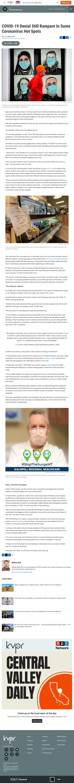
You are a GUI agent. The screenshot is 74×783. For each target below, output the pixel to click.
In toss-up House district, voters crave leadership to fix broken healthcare (37, 611)
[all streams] (71, 9)
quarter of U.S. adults (49, 168)
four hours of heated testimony (56, 259)
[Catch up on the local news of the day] (37, 674)
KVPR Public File (61, 740)
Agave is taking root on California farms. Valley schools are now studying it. (38, 585)
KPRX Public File (61, 736)
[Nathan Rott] (6, 565)
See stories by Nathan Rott (22, 572)
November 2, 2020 (52, 345)
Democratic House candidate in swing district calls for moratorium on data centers (40, 598)
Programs (30, 740)
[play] (5, 9)
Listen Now (37, 721)
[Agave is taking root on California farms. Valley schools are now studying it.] (8, 588)
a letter (48, 365)
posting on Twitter (49, 358)
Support (44, 740)
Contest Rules (61, 744)
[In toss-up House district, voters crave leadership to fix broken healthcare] (8, 614)
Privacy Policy (46, 744)
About (29, 736)
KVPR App (30, 749)
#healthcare (30, 341)
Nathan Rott (11, 36)
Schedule (30, 744)
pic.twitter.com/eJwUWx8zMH (46, 341)
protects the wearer (17, 521)
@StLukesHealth (58, 338)
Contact (29, 753)
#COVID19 (42, 336)
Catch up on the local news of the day (37, 713)
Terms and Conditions (48, 749)
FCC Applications (47, 753)
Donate (66, 3)
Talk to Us (45, 736)
